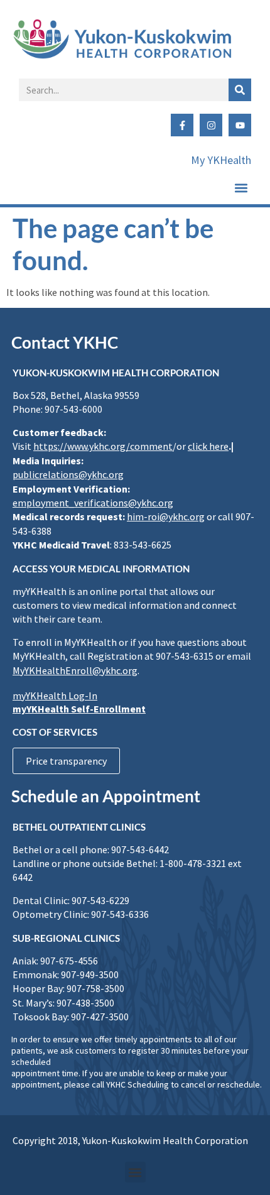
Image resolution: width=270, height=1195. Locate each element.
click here (208, 446)
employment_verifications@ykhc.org (93, 502)
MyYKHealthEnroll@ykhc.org (75, 670)
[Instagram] (211, 125)
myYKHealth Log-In (55, 695)
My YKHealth (221, 160)
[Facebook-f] (182, 125)
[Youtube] (240, 125)
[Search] (240, 90)
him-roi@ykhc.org (166, 516)
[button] (240, 187)
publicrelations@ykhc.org (68, 474)
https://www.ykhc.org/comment (103, 446)
